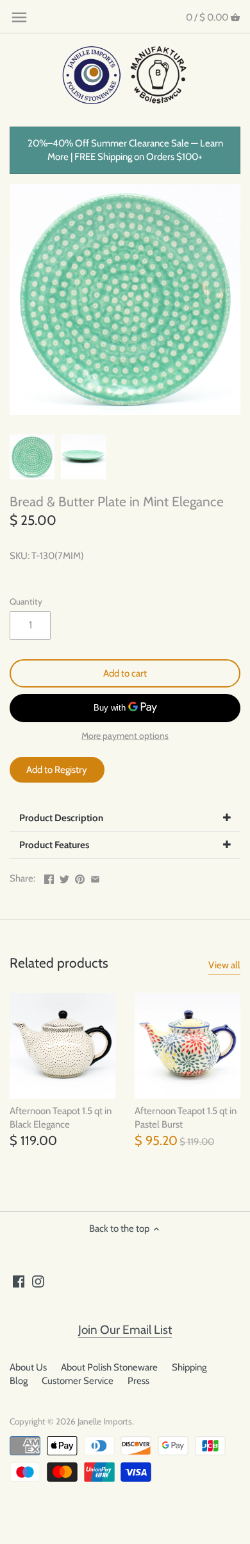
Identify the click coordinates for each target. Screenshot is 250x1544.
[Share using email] (95, 877)
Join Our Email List (125, 1329)
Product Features (54, 845)
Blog (19, 1381)
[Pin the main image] (80, 877)
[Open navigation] (19, 17)
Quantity (26, 601)
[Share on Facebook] (49, 877)
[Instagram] (38, 1281)
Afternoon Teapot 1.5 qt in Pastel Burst (186, 1117)
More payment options (125, 736)
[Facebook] (19, 1281)
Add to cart (125, 673)
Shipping (189, 1367)
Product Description (61, 818)
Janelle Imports (105, 1421)
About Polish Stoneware (109, 1367)
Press (138, 1381)
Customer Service (77, 1381)
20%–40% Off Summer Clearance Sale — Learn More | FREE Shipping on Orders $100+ (125, 150)
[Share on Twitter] (64, 877)
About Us (28, 1367)
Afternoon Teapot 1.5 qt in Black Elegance (61, 1117)
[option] (32, 456)
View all (224, 965)
